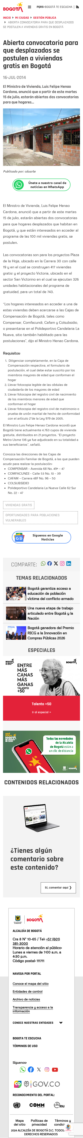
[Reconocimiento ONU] (17, 1104)
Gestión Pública (44, 18)
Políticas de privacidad (39, 1122)
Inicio (7, 18)
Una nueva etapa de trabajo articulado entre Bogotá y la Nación (50, 613)
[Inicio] (13, 7)
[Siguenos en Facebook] (23, 1069)
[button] (43, 564)
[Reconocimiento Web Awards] (59, 1104)
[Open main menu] (29, 7)
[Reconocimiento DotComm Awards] (37, 1104)
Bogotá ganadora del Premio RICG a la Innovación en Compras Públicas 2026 (51, 632)
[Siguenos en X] (39, 1069)
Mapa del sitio (19, 1122)
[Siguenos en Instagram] (47, 1069)
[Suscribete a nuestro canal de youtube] (55, 1069)
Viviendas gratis (18, 505)
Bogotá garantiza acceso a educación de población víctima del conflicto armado (51, 593)
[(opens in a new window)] (62, 564)
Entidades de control (28, 991)
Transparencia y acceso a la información (33, 1009)
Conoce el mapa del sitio (31, 984)
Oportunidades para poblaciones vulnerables (32, 518)
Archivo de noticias (26, 999)
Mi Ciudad (22, 18)
